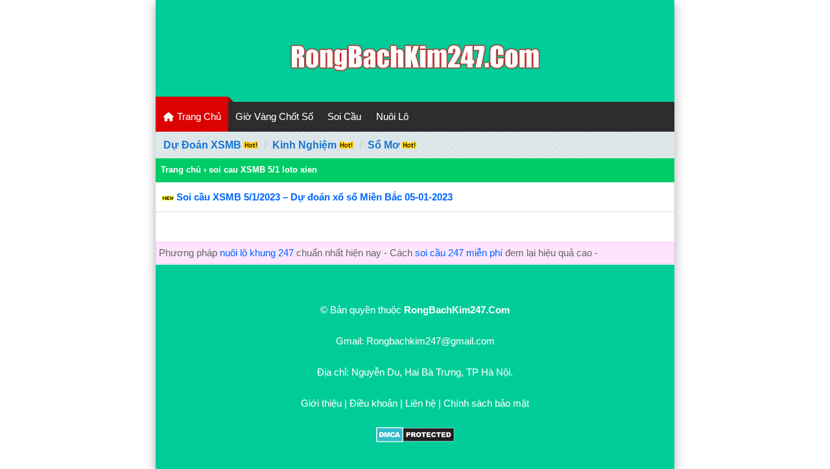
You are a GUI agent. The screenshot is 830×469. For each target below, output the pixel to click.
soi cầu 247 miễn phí (459, 252)
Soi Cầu (344, 116)
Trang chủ (181, 169)
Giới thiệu (321, 403)
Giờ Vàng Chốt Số (274, 116)
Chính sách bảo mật (486, 403)
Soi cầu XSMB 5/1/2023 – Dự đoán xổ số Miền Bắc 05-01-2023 (314, 196)
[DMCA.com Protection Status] (415, 438)
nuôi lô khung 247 (257, 252)
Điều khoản (373, 403)
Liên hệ (420, 403)
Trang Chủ (197, 116)
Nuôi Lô (392, 116)
